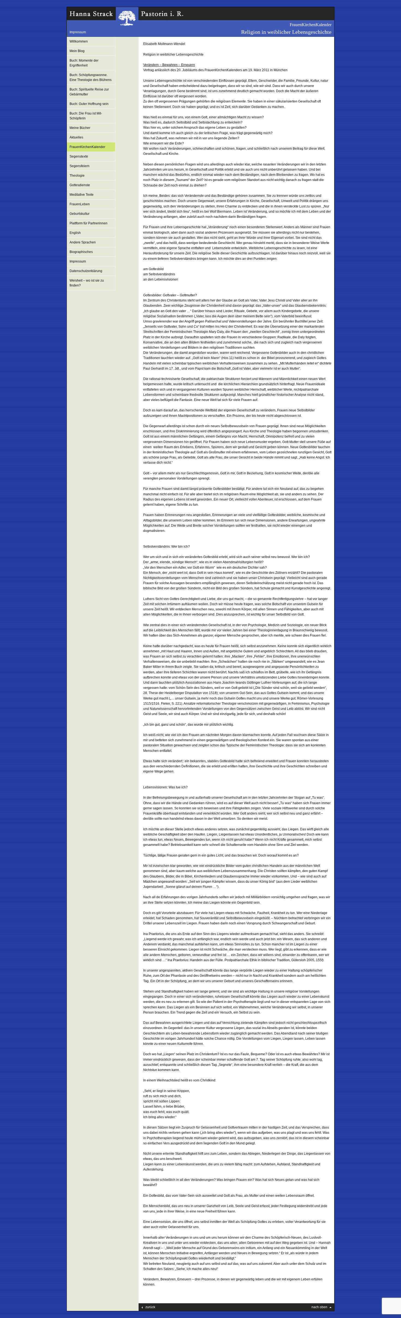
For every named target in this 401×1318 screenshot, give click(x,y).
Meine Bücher (80, 128)
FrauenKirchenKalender (87, 147)
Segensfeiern (79, 166)
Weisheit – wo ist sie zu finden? (87, 283)
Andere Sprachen (83, 242)
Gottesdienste (80, 185)
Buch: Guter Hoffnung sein (89, 104)
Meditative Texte (82, 195)
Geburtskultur (79, 214)
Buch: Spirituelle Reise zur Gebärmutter (89, 92)
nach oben (319, 1307)
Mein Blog (77, 51)
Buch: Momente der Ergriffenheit (84, 63)
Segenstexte (79, 156)
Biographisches (81, 252)
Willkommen (79, 41)
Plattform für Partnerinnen (88, 223)
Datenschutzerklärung (86, 271)
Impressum (78, 32)
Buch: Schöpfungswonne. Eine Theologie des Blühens (91, 77)
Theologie (77, 175)
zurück (150, 1307)
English (75, 233)
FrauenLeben (80, 204)
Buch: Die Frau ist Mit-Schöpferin (86, 115)
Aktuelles (76, 137)
